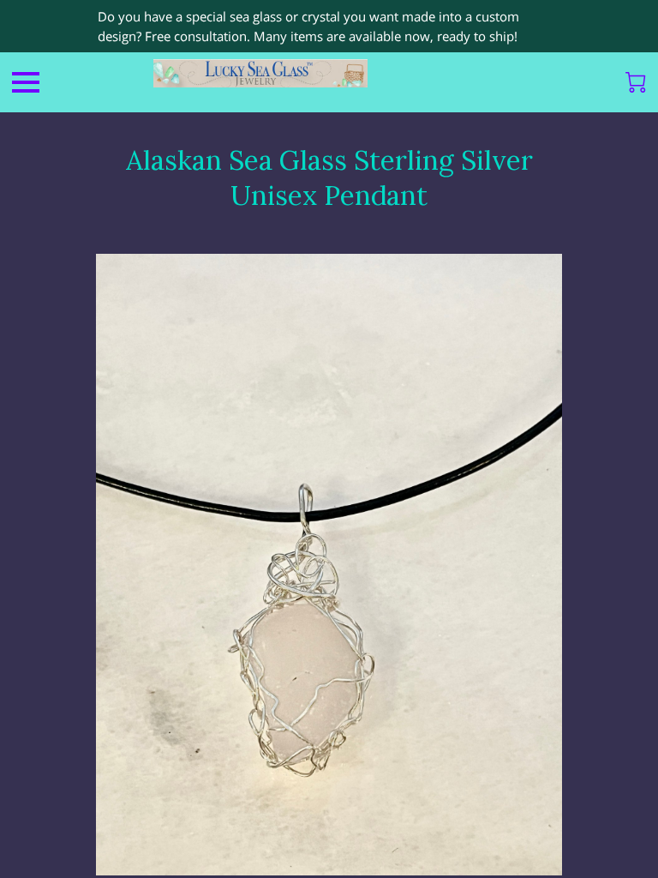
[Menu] (25, 82)
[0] (635, 82)
